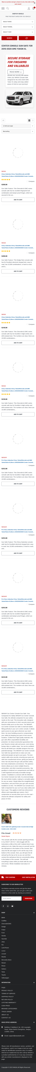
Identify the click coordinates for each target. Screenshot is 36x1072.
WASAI (4, 171)
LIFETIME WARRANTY (9, 1002)
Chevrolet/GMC (6, 923)
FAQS (3, 987)
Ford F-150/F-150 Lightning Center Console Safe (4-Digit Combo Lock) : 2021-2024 (17, 828)
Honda (4, 935)
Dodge (4, 926)
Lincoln (4, 954)
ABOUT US (5, 1014)
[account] (29, 8)
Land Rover (5, 947)
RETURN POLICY (7, 999)
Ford (3, 932)
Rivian (3, 966)
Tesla (3, 972)
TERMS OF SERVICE (8, 993)
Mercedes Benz (6, 960)
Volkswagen (5, 978)
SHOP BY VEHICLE (18, 14)
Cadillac (4, 920)
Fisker (3, 930)
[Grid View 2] (32, 120)
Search (9, 38)
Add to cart (18, 200)
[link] (18, 152)
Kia (3, 945)
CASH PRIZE (6, 1005)
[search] (7, 8)
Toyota (4, 975)
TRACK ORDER (7, 1011)
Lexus (3, 951)
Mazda (4, 957)
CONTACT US (6, 1017)
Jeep (3, 942)
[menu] (3, 8)
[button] (6, 179)
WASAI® (4, 457)
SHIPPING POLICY (8, 996)
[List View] (29, 120)
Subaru (4, 969)
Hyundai (4, 939)
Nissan (4, 963)
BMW (3, 917)
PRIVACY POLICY (7, 990)
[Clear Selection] (26, 38)
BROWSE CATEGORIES (9, 1008)
